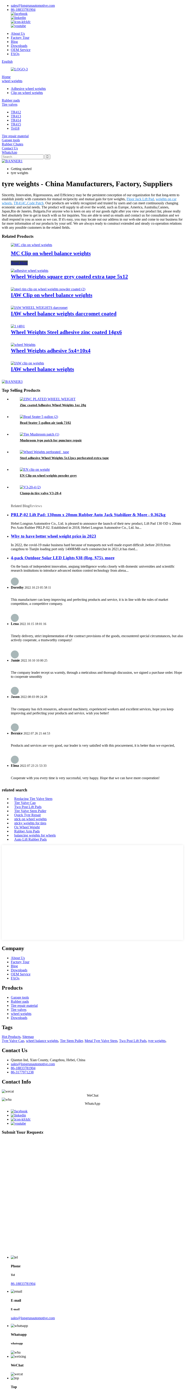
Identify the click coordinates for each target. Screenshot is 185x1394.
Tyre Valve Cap (13, 1041)
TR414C (20, 203)
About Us (18, 33)
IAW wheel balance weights (42, 369)
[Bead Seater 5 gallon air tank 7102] (39, 417)
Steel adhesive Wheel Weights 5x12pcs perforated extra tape (64, 458)
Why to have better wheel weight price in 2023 (53, 536)
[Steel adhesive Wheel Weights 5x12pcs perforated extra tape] (44, 452)
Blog (14, 42)
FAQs (15, 54)
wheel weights (12, 81)
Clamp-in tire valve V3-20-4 (40, 493)
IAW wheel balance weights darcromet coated (63, 314)
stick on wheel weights (30, 819)
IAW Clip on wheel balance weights (51, 295)
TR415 (16, 124)
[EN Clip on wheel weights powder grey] (35, 469)
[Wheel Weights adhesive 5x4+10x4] (23, 345)
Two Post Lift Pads (28, 807)
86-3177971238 (22, 1072)
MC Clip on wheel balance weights (51, 253)
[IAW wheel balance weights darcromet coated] (39, 308)
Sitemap (28, 1037)
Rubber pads (11, 100)
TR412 (16, 112)
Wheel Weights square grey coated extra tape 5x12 (69, 277)
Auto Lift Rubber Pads (30, 839)
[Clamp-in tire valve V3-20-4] (30, 487)
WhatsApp (9, 152)
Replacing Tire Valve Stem (33, 799)
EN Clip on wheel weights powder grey (48, 475)
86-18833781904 (23, 10)
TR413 (16, 116)
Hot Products (11, 1037)
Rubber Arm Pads (27, 831)
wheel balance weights (42, 1041)
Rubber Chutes (12, 144)
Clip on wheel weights (27, 93)
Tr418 (15, 128)
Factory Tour (20, 38)
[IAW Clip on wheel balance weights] (48, 289)
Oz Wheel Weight (27, 827)
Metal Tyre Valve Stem (101, 1041)
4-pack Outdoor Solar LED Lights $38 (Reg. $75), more (62, 557)
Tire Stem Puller (71, 1041)
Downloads (19, 46)
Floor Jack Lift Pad (140, 199)
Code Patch (35, 203)
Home (6, 77)
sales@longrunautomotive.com (33, 5)
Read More (19, 263)
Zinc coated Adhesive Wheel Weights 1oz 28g (53, 405)
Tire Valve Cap (25, 803)
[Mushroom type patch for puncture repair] (39, 434)
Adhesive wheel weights (28, 89)
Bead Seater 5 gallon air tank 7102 (45, 422)
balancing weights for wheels (35, 835)
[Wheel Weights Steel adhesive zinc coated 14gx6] (18, 326)
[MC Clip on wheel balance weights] (31, 245)
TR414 (16, 120)
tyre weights (157, 1041)
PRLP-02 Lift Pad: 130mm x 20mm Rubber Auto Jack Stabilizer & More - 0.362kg (88, 514)
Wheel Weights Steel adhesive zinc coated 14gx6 (66, 332)
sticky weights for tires (30, 823)
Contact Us (10, 148)
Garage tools (11, 140)
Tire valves (9, 104)
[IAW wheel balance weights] (27, 363)
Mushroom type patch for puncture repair (51, 440)
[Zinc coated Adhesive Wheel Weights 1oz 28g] (48, 399)
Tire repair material (15, 136)
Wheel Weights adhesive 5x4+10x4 (50, 351)
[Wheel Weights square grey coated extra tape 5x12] (29, 271)
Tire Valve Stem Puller (30, 811)
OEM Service (20, 50)
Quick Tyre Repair (27, 815)
